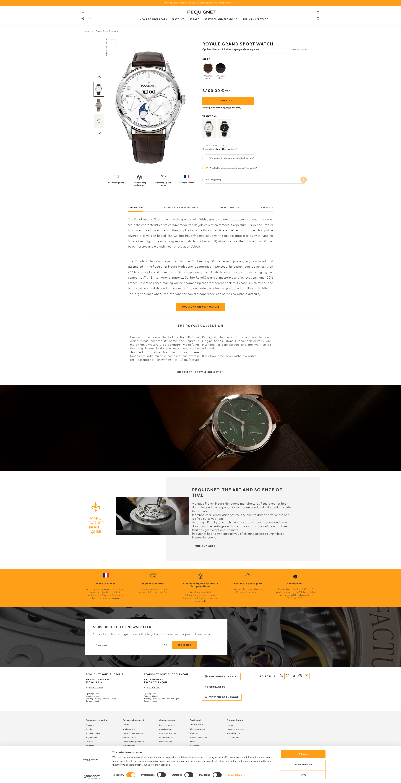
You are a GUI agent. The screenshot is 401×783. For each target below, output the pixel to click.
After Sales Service (197, 729)
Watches (178, 19)
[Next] (99, 134)
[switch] (161, 774)
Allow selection (303, 764)
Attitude (89, 741)
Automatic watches (167, 733)
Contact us (228, 101)
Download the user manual (201, 307)
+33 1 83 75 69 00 (96, 687)
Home (86, 31)
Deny (303, 774)
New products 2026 (153, 19)
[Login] (318, 19)
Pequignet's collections (97, 720)
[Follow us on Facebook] (281, 676)
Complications (165, 729)
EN (82, 12)
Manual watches (166, 737)
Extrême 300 (91, 745)
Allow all (303, 754)
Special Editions (233, 733)
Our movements (167, 720)
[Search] (318, 12)
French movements (167, 725)
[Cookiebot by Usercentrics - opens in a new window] (91, 777)
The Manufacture (255, 19)
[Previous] (99, 77)
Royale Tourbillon (93, 733)
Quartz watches (165, 741)
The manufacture (235, 720)
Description (135, 207)
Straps (194, 19)
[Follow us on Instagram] (287, 676)
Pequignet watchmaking (237, 729)
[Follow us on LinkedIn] (306, 676)
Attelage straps (128, 729)
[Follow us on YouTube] (300, 676)
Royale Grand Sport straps (133, 741)
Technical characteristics (181, 207)
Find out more (205, 546)
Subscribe (184, 645)
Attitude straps (128, 745)
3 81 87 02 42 (155, 687)
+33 (148, 687)
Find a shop (194, 745)
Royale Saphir (91, 737)
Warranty (266, 207)
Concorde (90, 725)
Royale (89, 729)
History (230, 725)
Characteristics (229, 207)
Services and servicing (221, 19)
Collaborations (233, 737)
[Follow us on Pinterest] (294, 676)
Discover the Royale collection (200, 372)
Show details (234, 775)
